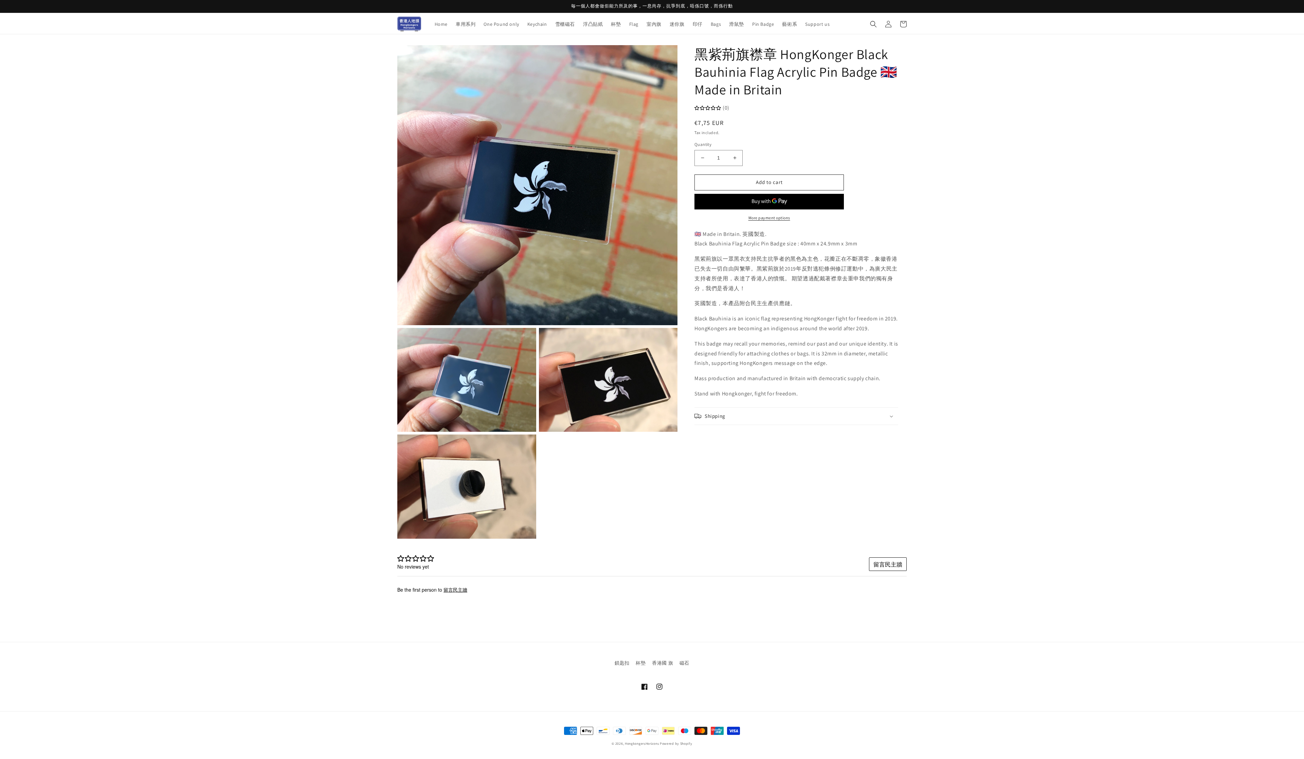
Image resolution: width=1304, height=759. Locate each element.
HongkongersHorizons (642, 743)
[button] (873, 24)
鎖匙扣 (622, 663)
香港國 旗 (662, 663)
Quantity (702, 144)
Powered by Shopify (676, 743)
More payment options (769, 217)
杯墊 (641, 663)
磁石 (684, 663)
